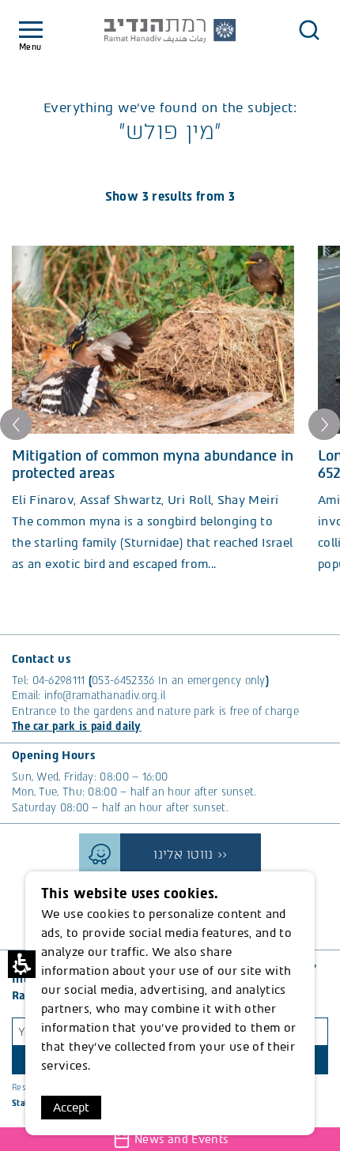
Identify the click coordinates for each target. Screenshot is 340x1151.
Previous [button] (16, 424)
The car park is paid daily (77, 726)
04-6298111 (58, 680)
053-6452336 (123, 680)
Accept (71, 1107)
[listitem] (153, 410)
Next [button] (324, 424)
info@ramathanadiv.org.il (104, 696)
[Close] (309, 30)
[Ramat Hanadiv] (170, 31)
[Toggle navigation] (31, 30)
